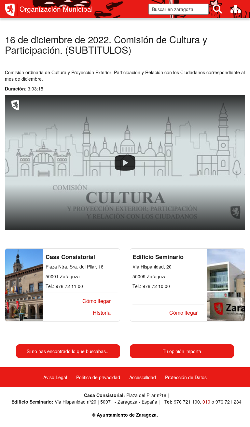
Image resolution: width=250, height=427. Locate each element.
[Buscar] (217, 9)
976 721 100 (187, 401)
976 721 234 (228, 401)
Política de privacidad (98, 377)
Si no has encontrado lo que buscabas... (68, 351)
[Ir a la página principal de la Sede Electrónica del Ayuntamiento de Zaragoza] (11, 10)
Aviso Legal (55, 377)
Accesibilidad (142, 377)
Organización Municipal (56, 9)
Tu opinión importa (182, 351)
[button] (97, 301)
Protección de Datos (186, 377)
